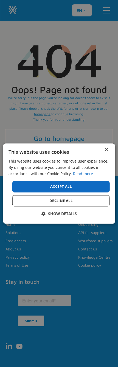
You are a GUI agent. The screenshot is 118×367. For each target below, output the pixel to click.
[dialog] (59, 183)
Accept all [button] (61, 186)
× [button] (106, 150)
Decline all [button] (60, 200)
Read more (83, 173)
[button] (59, 213)
